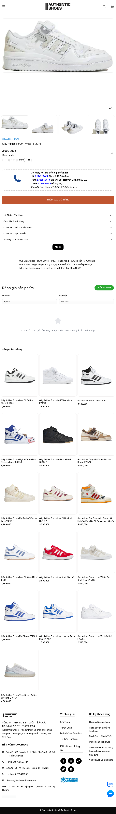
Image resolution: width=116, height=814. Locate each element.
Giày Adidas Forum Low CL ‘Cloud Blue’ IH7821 (19, 578)
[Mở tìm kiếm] (104, 6)
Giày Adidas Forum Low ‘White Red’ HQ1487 (55, 519)
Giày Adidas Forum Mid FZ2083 (92, 400)
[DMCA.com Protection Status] (9, 796)
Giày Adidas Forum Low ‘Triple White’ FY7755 (95, 637)
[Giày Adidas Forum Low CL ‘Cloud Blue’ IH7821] (20, 552)
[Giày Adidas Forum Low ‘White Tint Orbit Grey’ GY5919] (96, 552)
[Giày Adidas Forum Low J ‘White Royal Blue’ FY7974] (58, 611)
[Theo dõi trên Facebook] (63, 761)
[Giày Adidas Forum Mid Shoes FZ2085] (20, 611)
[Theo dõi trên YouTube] (71, 769)
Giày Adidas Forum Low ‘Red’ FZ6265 (56, 577)
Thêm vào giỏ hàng (58, 199)
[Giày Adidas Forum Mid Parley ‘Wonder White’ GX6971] (20, 493)
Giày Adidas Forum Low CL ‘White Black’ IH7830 (17, 401)
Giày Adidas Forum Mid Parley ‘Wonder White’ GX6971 (19, 519)
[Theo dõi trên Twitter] (63, 769)
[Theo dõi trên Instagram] (71, 761)
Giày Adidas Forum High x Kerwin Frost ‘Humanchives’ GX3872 (19, 461)
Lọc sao (6, 295)
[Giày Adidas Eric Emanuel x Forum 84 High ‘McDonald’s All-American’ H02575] (96, 493)
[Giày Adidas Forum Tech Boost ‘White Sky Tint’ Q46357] (20, 670)
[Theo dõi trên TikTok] (79, 761)
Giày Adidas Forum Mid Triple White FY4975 (55, 401)
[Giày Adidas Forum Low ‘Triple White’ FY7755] (96, 611)
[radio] (5, 160)
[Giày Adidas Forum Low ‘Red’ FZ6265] (58, 552)
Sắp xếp (63, 295)
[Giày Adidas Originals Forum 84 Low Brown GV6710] (96, 434)
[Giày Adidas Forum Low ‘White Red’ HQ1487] (58, 493)
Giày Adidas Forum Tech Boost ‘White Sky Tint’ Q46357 (19, 696)
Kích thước (8, 155)
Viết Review (104, 287)
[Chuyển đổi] (110, 215)
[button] (4, 6)
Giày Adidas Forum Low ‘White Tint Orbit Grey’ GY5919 (94, 578)
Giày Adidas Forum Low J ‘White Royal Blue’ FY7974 (57, 637)
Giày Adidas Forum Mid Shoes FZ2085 (18, 636)
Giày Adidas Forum (10, 139)
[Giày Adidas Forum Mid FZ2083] (96, 375)
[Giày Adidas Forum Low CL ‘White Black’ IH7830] (20, 375)
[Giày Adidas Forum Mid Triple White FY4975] (58, 375)
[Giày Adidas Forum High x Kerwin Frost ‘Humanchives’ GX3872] (20, 434)
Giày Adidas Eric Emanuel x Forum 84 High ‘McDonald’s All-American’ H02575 (96, 519)
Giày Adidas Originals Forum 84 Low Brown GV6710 (94, 461)
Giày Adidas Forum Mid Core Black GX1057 (55, 461)
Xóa (112, 153)
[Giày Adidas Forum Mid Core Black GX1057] (58, 434)
